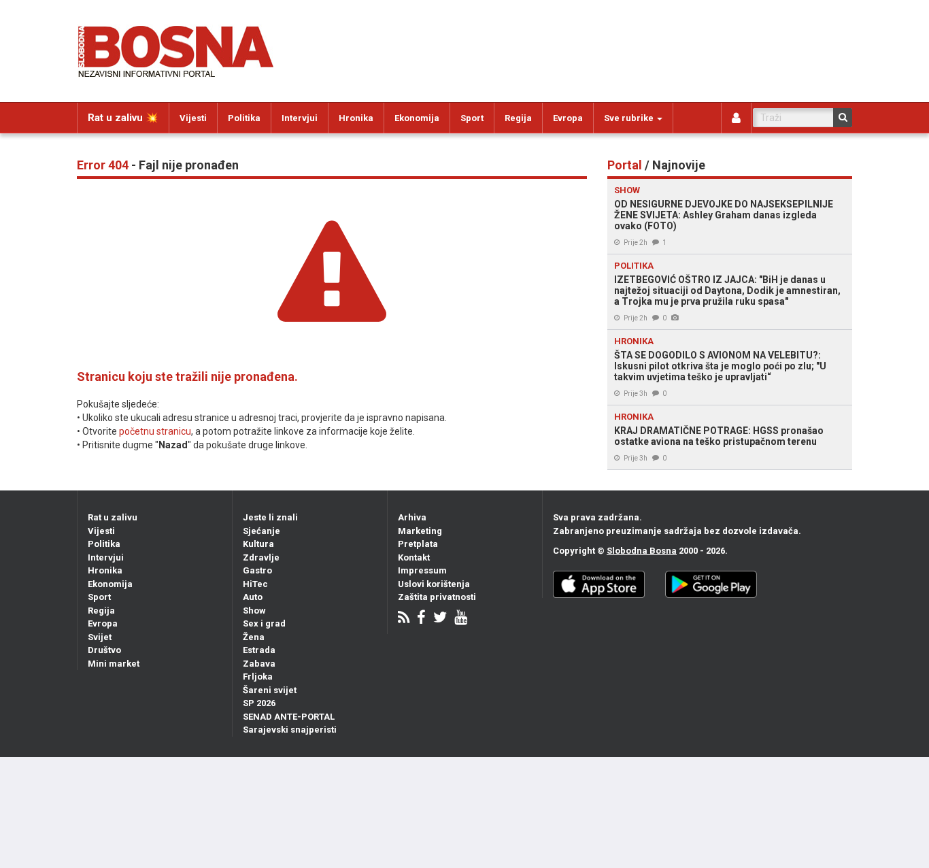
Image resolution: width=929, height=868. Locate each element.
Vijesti (193, 118)
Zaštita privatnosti (437, 597)
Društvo (104, 650)
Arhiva (412, 517)
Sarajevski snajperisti (290, 729)
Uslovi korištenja (434, 584)
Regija (518, 118)
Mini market (113, 663)
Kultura (258, 544)
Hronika (356, 118)
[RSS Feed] (403, 618)
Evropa (568, 118)
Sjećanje (261, 531)
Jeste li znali (270, 517)
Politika (244, 118)
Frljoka (258, 676)
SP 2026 (259, 703)
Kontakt (414, 557)
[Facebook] (421, 618)
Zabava (259, 663)
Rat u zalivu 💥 (123, 118)
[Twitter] (440, 618)
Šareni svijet (270, 690)
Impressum (422, 570)
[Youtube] (460, 618)
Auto (253, 597)
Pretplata (418, 544)
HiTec (255, 584)
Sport (472, 118)
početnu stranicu (155, 431)
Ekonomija (416, 118)
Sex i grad (264, 623)
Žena (254, 637)
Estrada (259, 650)
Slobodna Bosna (642, 551)
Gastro (257, 570)
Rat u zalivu (112, 517)
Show (254, 610)
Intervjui (300, 118)
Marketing (420, 531)
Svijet (100, 637)
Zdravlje (261, 557)
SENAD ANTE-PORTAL (289, 717)
